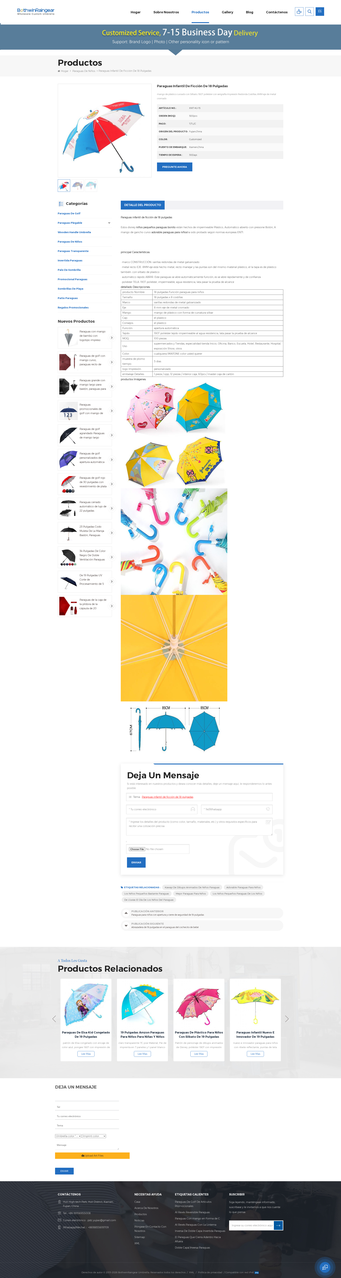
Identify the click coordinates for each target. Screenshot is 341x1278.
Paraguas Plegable (70, 222)
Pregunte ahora (174, 167)
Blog (249, 12)
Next (287, 1019)
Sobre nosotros (166, 12)
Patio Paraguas (68, 298)
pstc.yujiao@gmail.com (102, 1220)
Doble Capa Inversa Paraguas (192, 1247)
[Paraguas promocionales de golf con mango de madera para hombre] (68, 411)
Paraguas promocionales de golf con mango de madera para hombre (92, 409)
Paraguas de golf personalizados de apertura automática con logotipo (92, 458)
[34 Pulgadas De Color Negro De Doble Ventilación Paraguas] (68, 557)
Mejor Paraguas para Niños (191, 893)
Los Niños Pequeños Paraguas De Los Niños (237, 893)
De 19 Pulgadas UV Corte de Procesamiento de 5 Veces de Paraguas (92, 580)
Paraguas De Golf (69, 213)
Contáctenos (277, 12)
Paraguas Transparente (73, 251)
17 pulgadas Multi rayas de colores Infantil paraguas (255, 1034)
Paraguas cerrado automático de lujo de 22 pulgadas (93, 506)
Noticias (139, 1220)
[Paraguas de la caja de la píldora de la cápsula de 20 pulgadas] (68, 606)
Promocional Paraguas (72, 279)
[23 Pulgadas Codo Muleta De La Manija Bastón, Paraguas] (68, 533)
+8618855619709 (98, 1227)
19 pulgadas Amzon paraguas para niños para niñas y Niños (86, 1034)
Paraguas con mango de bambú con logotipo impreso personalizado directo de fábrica (93, 336)
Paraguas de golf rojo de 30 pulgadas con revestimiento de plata (93, 482)
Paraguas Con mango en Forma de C (197, 1218)
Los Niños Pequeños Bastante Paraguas (146, 893)
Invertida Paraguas (70, 260)
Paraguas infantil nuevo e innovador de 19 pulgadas (199, 1034)
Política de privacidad (210, 1272)
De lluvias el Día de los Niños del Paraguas (149, 899)
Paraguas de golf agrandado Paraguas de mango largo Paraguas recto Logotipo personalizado (92, 433)
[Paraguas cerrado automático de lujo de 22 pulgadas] (68, 508)
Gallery (227, 12)
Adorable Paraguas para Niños (243, 887)
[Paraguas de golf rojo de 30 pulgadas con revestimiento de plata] (68, 484)
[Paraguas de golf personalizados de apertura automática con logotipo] (68, 460)
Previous (54, 1019)
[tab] (143, 205)
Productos (200, 12)
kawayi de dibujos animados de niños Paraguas (192, 887)
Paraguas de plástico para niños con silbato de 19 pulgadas (142, 1034)
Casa (137, 1201)
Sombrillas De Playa (70, 288)
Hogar (136, 12)
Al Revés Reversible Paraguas (192, 1212)
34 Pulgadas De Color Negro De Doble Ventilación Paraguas (92, 555)
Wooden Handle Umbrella (74, 232)
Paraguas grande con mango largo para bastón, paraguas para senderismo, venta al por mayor (93, 385)
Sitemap (139, 1237)
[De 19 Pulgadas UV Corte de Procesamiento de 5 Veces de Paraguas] (68, 581)
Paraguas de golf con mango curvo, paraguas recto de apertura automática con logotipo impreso (93, 360)
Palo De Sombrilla (69, 270)
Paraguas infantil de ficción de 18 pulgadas (167, 797)
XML (137, 1243)
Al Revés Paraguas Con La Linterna (195, 1224)
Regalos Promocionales (73, 307)
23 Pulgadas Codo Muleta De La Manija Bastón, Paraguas (92, 531)
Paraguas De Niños (83, 71)
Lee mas (86, 1053)
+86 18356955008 (79, 1213)
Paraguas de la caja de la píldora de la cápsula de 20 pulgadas (93, 604)
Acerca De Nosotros (146, 1208)
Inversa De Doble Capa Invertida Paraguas (200, 1231)
